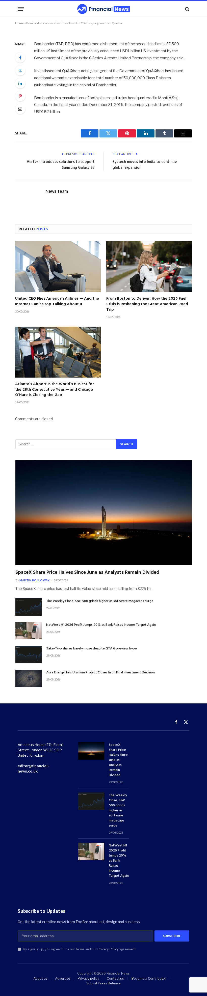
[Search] (186, 9)
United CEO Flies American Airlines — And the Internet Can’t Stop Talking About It (57, 301)
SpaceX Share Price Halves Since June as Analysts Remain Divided (87, 572)
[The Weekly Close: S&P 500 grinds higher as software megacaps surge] (28, 607)
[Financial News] (103, 9)
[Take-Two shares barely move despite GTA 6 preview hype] (28, 654)
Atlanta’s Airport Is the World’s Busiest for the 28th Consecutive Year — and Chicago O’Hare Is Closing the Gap (54, 390)
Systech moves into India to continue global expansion (145, 165)
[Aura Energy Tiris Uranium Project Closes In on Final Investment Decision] (28, 678)
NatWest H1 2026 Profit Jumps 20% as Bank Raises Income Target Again (101, 625)
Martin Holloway (34, 580)
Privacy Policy (108, 949)
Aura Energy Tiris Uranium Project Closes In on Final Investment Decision (100, 672)
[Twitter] (20, 70)
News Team (56, 191)
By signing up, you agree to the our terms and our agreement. (79, 949)
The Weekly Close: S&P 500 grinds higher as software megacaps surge (99, 601)
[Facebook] (20, 57)
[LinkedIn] (20, 83)
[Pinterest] (20, 96)
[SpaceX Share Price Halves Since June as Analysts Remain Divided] (103, 512)
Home (19, 23)
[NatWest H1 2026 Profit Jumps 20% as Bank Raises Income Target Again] (28, 630)
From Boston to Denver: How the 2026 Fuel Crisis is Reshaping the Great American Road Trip (147, 304)
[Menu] (21, 9)
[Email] (20, 109)
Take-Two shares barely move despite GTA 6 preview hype (91, 648)
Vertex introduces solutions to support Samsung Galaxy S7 (61, 165)
